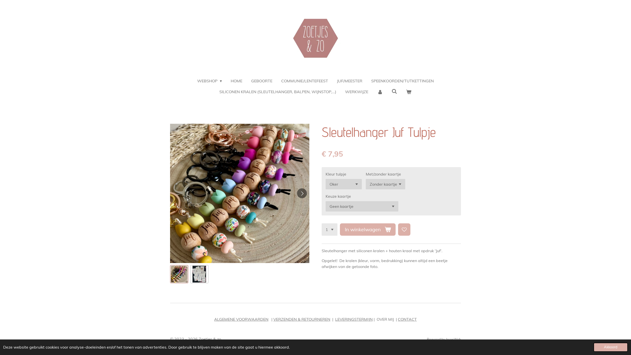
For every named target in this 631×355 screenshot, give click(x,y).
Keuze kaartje (338, 196)
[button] (179, 274)
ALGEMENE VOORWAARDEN (241, 319)
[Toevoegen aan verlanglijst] (404, 229)
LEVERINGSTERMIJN (354, 319)
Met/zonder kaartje (383, 174)
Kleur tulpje (336, 174)
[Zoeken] (394, 91)
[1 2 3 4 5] (329, 229)
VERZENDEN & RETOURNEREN (301, 319)
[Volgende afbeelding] (302, 193)
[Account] (380, 92)
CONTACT (407, 319)
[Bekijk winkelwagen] (409, 92)
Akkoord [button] (610, 347)
